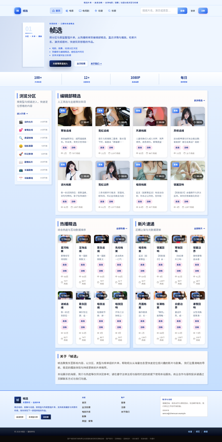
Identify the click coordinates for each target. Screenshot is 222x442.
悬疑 (206, 431)
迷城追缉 (65, 305)
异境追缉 (179, 130)
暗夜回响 (119, 305)
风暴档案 (141, 130)
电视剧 (85, 10)
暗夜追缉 (101, 305)
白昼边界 (179, 305)
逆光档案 (66, 184)
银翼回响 (179, 184)
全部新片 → (199, 228)
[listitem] (33, 121)
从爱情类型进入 (60, 63)
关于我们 (125, 411)
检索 (114, 10)
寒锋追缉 (66, 130)
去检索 (46, 417)
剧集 (84, 416)
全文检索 (81, 63)
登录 (193, 10)
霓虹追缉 (103, 130)
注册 (203, 10)
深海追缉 (83, 249)
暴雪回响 (197, 305)
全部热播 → (121, 228)
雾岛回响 (83, 305)
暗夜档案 (141, 184)
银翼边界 (197, 249)
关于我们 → (96, 63)
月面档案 (142, 305)
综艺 (198, 431)
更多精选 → (199, 100)
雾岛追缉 (101, 249)
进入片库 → (22, 113)
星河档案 (65, 249)
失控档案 (119, 249)
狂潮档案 (160, 305)
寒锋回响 (179, 249)
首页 (58, 10)
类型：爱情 (87, 420)
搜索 (182, 10)
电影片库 (86, 411)
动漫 (100, 10)
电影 (71, 10)
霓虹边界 (103, 184)
